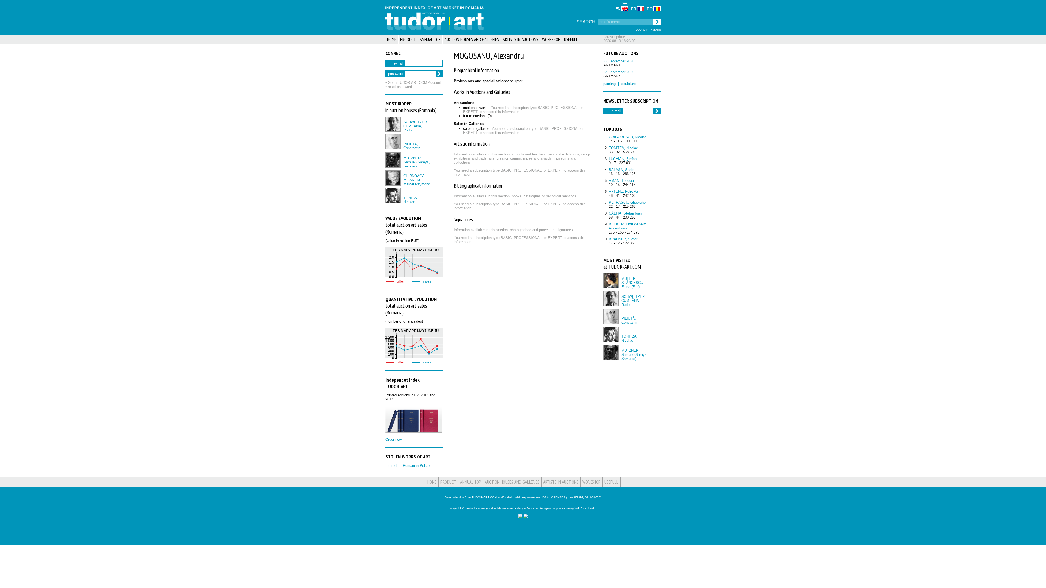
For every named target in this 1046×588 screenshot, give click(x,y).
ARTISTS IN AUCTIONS (520, 39)
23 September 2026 (618, 72)
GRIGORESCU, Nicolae (628, 137)
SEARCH (586, 22)
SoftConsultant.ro (585, 508)
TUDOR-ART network (647, 29)
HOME (391, 39)
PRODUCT (408, 39)
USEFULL (571, 39)
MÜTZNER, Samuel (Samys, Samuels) (416, 162)
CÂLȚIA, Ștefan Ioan (625, 213)
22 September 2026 (618, 61)
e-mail (398, 63)
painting (609, 84)
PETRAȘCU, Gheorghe (627, 202)
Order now (393, 439)
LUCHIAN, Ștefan (623, 159)
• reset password (398, 87)
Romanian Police (416, 466)
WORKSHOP (551, 39)
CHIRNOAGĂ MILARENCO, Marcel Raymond (416, 180)
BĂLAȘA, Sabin (621, 170)
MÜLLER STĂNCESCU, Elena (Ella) (632, 283)
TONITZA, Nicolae (411, 200)
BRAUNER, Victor (623, 239)
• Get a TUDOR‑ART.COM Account (413, 83)
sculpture (628, 84)
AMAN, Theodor (621, 181)
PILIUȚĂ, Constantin (411, 146)
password (395, 74)
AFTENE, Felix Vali (624, 191)
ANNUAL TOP (430, 39)
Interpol (391, 466)
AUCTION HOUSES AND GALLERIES (472, 39)
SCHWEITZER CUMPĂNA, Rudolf (415, 126)
